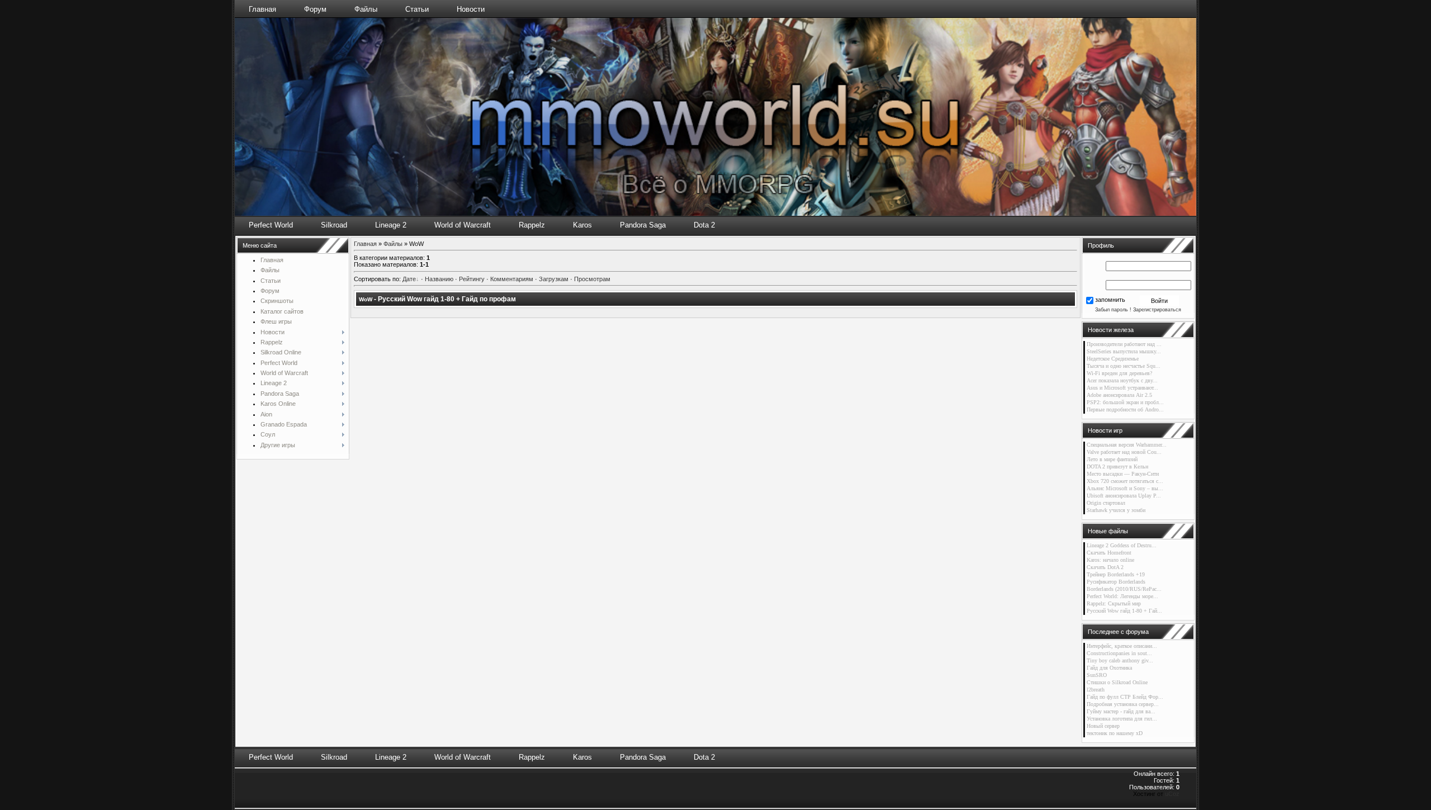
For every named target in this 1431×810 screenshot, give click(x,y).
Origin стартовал (1106, 503)
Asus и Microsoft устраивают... (1122, 388)
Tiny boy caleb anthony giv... (1120, 660)
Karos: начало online (1110, 560)
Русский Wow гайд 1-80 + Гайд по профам (447, 299)
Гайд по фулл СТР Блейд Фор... (1125, 697)
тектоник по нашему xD (1115, 733)
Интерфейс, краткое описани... (1122, 646)
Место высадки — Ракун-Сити (1123, 474)
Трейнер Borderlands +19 (1116, 574)
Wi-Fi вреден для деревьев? (1119, 373)
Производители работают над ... (1124, 344)
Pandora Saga (643, 225)
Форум (315, 9)
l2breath (1096, 689)
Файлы (365, 9)
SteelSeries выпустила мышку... (1124, 351)
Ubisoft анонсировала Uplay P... (1124, 495)
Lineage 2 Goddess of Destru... (1122, 545)
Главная (262, 9)
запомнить (1110, 300)
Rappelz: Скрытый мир (1114, 603)
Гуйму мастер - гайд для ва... (1121, 711)
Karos (582, 225)
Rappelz (532, 225)
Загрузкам (553, 279)
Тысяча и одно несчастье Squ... (1123, 366)
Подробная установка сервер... (1123, 704)
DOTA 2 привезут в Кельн (1117, 466)
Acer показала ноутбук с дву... (1122, 380)
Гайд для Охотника (1109, 668)
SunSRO (1097, 675)
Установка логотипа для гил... (1122, 719)
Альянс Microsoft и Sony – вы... (1125, 488)
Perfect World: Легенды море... (1122, 596)
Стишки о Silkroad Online (1117, 682)
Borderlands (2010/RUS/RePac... (1124, 589)
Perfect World (271, 225)
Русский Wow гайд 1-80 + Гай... (1124, 611)
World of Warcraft (462, 225)
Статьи (417, 9)
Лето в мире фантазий (1112, 459)
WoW (365, 299)
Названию (439, 279)
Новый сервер (1103, 726)
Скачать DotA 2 (1105, 567)
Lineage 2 (390, 225)
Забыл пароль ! (1113, 309)
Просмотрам (592, 279)
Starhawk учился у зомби (1116, 510)
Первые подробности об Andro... (1125, 409)
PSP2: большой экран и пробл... (1125, 402)
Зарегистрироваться (1157, 309)
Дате (409, 279)
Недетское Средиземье (1113, 359)
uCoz (1172, 793)
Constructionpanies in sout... (1119, 653)
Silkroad (334, 225)
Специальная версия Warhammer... (1127, 445)
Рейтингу (472, 279)
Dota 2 (704, 225)
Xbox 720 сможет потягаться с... (1125, 481)
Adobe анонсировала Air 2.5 (1119, 395)
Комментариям (511, 279)
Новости (471, 9)
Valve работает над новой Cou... (1124, 452)
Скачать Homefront (1109, 553)
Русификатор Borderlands (1116, 582)
